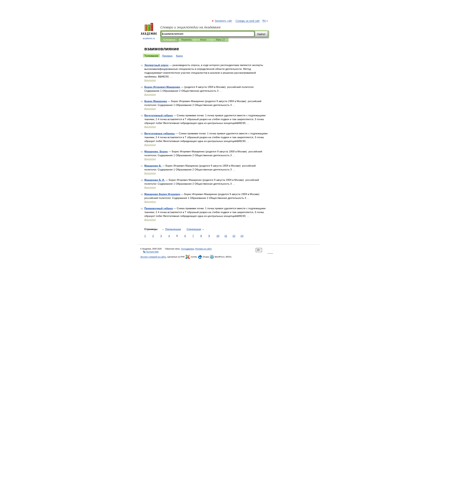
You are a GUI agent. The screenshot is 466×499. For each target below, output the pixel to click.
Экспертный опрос (156, 65)
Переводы (186, 39)
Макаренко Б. (152, 165)
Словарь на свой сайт (248, 21)
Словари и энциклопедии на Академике (190, 27)
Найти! (261, 34)
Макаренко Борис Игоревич (162, 194)
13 (241, 235)
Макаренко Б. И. (154, 179)
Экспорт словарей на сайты (153, 257)
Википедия (150, 80)
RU (264, 21)
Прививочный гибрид (158, 208)
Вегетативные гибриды (159, 133)
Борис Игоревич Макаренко (162, 86)
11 (225, 235)
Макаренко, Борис (156, 151)
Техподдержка (187, 249)
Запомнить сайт (223, 21)
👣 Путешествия (151, 252)
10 (217, 235)
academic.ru (149, 38)
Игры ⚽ (220, 39)
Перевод (167, 55)
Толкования (169, 39)
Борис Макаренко (155, 101)
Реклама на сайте (203, 249)
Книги (203, 39)
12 (233, 235)
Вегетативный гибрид (158, 115)
